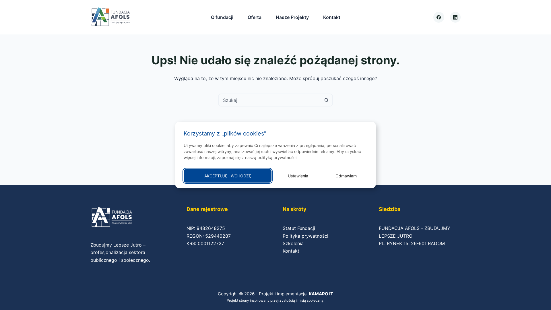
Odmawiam (346, 175)
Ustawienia (298, 175)
